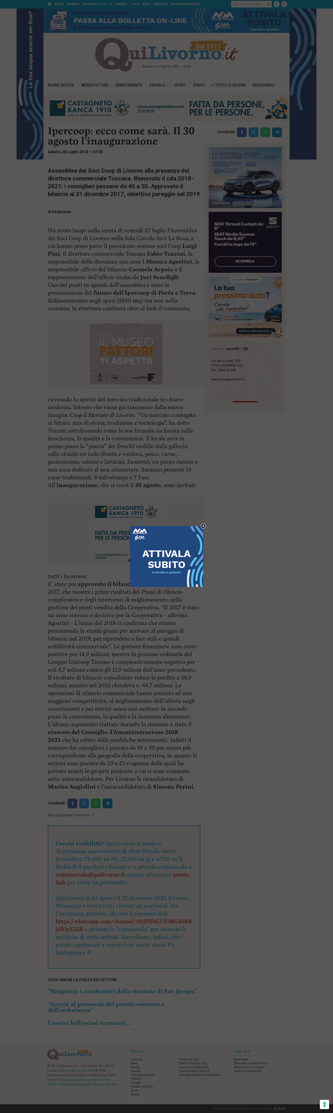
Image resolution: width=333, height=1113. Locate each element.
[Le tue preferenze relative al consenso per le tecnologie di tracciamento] (324, 1104)
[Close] (203, 526)
